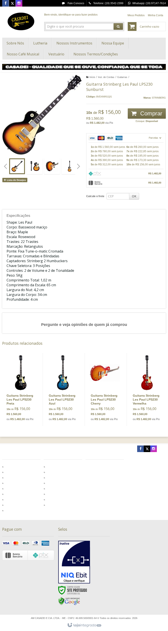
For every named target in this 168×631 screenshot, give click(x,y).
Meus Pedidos (136, 15)
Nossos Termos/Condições (63, 505)
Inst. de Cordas (106, 77)
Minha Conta (155, 15)
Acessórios (12, 483)
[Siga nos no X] (12, 3)
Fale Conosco (75, 3)
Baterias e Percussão (18, 477)
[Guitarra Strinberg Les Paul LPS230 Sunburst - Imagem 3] (52, 166)
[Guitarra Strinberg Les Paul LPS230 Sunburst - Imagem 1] (17, 166)
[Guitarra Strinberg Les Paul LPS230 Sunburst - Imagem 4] (69, 166)
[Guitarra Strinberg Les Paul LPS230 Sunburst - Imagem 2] (34, 166)
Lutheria (51, 477)
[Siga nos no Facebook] (5, 3)
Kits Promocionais (16, 494)
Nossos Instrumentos (59, 483)
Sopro (9, 499)
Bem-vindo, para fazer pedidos (71, 14)
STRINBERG (159, 97)
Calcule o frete (95, 196)
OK (134, 196)
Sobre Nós (53, 472)
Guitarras (122, 77)
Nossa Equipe (55, 488)
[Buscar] (118, 26)
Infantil (10, 488)
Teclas (9, 505)
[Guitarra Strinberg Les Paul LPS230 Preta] (20, 389)
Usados (10, 510)
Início (92, 77)
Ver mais (23, 405)
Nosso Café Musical (58, 494)
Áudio (9, 472)
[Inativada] (74, 562)
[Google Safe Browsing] (69, 601)
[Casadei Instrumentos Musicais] (21, 21)
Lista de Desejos (16, 180)
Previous (5, 166)
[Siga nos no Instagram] (19, 3)
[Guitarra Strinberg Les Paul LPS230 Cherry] (105, 389)
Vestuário (52, 499)
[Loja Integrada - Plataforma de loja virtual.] (84, 625)
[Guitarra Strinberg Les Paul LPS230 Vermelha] (147, 389)
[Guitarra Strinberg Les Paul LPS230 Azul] (63, 389)
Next (79, 164)
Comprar (150, 113)
